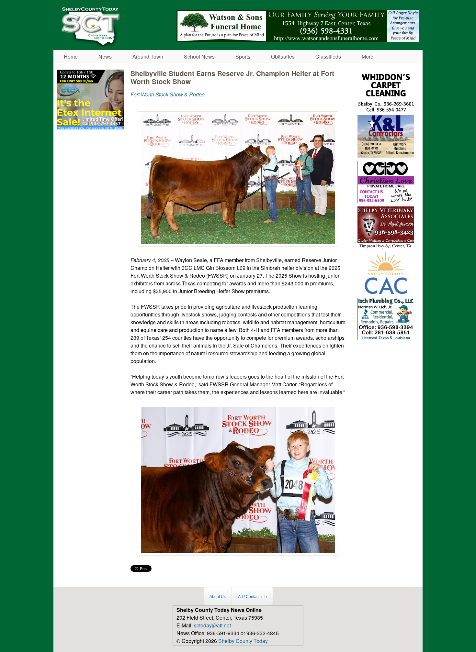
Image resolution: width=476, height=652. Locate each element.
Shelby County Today (243, 641)
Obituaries (283, 56)
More (367, 56)
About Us (218, 596)
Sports (242, 56)
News (105, 56)
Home (71, 56)
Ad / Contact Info (252, 596)
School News (199, 56)
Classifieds (328, 56)
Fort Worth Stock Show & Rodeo (167, 94)
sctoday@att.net (212, 625)
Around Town (147, 56)
